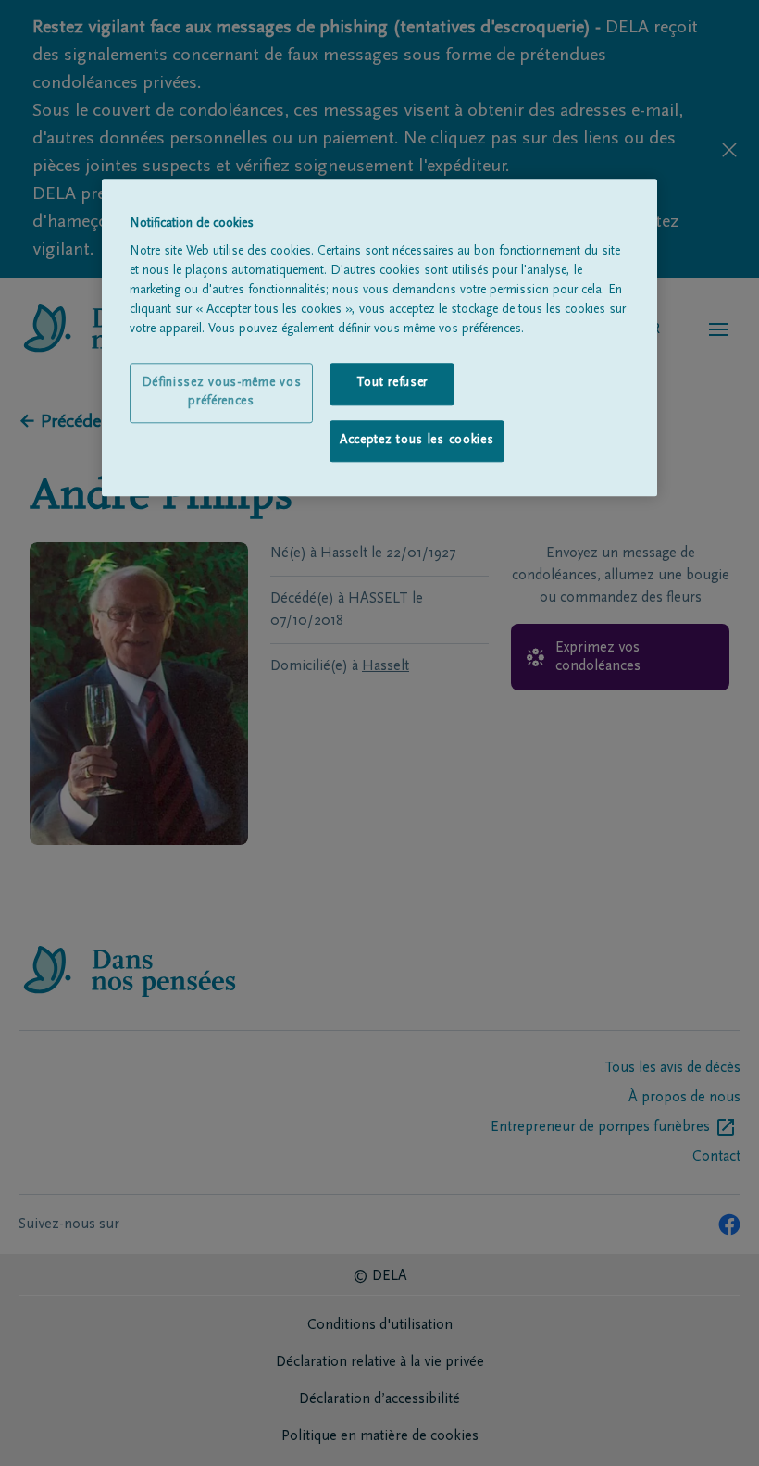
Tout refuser (392, 383)
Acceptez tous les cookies (417, 440)
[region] (379, 338)
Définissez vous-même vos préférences (222, 392)
